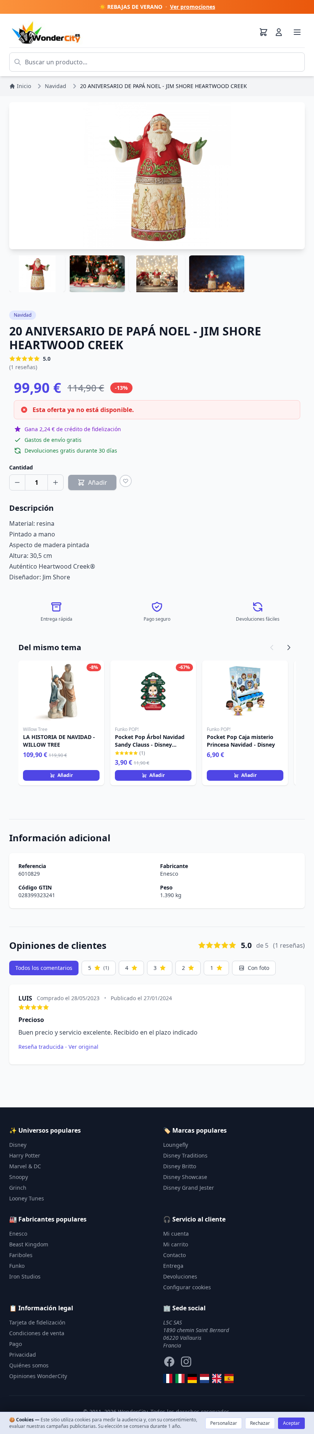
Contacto (174, 1255)
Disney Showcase (185, 1177)
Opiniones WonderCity (38, 1376)
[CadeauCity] (167, 1378)
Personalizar (223, 1423)
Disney (17, 1144)
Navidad (22, 315)
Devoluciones (180, 1276)
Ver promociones (192, 6)
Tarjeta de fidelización (37, 1322)
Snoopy (18, 1177)
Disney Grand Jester (188, 1187)
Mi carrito (175, 1244)
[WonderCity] (192, 1378)
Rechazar (260, 1423)
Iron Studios (25, 1276)
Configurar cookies (187, 1287)
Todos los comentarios (43, 967)
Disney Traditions (185, 1155)
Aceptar (291, 1423)
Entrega (173, 1265)
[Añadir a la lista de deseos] (125, 481)
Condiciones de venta (36, 1333)
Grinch (17, 1187)
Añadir (65, 775)
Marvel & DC (25, 1166)
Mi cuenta (176, 1233)
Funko (17, 1265)
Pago (15, 1343)
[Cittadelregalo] (180, 1378)
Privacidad (22, 1354)
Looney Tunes (26, 1198)
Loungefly (175, 1144)
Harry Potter (24, 1155)
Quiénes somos (29, 1365)
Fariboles (21, 1255)
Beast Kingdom (28, 1244)
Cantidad (21, 467)
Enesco (169, 873)
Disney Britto (179, 1166)
